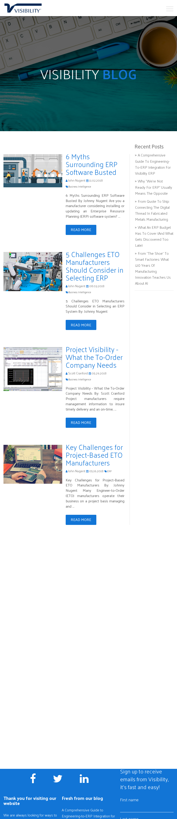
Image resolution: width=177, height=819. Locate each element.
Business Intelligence (79, 186)
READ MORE (81, 229)
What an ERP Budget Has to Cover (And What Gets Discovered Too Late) (154, 236)
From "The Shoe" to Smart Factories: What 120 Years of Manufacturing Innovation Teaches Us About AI (153, 268)
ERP (109, 471)
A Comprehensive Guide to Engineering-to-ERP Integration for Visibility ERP (153, 164)
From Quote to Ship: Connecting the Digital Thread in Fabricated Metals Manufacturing (152, 210)
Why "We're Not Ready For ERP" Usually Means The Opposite (153, 187)
